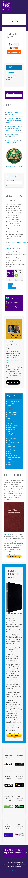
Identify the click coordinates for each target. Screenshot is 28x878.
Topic (9, 451)
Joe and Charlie (12, 422)
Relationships (12, 438)
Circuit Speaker (12, 412)
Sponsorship (11, 446)
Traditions (11, 453)
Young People (12, 461)
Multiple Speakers (13, 425)
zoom (9, 464)
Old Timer (10, 433)
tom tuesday (11, 450)
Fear (9, 418)
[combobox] (14, 95)
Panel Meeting (12, 435)
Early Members (12, 414)
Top (15, 870)
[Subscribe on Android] (8, 806)
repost (10, 440)
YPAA (9, 463)
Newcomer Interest (13, 429)
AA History (10, 284)
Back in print (7, 534)
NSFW (9, 431)
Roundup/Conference (14, 401)
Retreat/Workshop (13, 442)
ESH (9, 416)
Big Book (10, 409)
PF (8, 437)
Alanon (9, 286)
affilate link (14, 177)
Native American (12, 427)
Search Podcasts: (11, 93)
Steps (9, 448)
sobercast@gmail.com (13, 248)
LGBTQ (10, 424)
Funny (9, 420)
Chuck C (10, 411)
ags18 (9, 405)
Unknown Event (11, 287)
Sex (9, 444)
